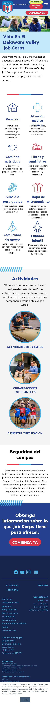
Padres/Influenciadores (12, 623)
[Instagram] (28, 572)
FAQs (5, 626)
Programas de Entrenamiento (10, 611)
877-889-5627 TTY (38, 610)
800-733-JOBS (40, 603)
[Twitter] (32, 572)
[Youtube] (22, 572)
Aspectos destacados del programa (10, 602)
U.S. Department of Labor (10, 681)
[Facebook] (16, 572)
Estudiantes (8, 616)
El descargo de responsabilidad (13, 672)
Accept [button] (25, 700)
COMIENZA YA (37, 12)
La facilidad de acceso (9, 670)
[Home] (7, 7)
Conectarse (36, 2)
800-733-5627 (40, 607)
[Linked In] (35, 572)
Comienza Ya (36, 6)
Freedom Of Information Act (11, 668)
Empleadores (9, 619)
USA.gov (5, 679)
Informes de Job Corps (9, 664)
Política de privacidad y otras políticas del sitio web (19, 666)
